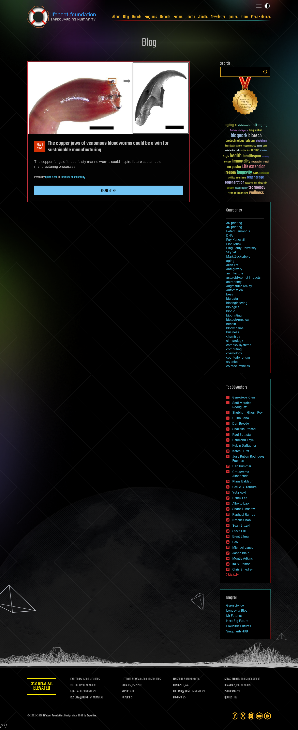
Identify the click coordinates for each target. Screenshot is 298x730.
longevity (244, 172)
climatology (234, 341)
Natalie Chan (241, 520)
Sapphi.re (91, 715)
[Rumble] (267, 715)
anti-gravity (234, 269)
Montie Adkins (242, 558)
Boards (136, 16)
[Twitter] (243, 715)
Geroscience (235, 605)
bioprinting (234, 315)
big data (232, 299)
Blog (126, 16)
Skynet (231, 252)
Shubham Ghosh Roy (247, 412)
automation (234, 290)
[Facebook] (235, 715)
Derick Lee (239, 498)
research (249, 183)
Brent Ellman (241, 536)
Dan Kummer (241, 466)
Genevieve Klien (243, 397)
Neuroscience (264, 173)
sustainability (78, 177)
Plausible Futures (238, 626)
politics (231, 178)
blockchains (234, 328)
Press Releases (261, 16)
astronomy (234, 282)
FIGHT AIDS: (76, 691)
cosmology (234, 353)
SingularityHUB (237, 631)
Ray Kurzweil (235, 240)
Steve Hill (239, 531)
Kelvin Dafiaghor (244, 445)
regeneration (234, 182)
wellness (256, 193)
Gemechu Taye (243, 440)
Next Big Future (237, 621)
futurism (65, 177)
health (236, 156)
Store (244, 16)
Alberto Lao (240, 503)
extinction (245, 150)
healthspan (252, 156)
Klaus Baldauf (242, 481)
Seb (235, 542)
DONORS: (177, 685)
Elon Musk (233, 244)
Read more (108, 190)
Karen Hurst (240, 451)
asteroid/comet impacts (243, 277)
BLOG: (125, 685)
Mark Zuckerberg (238, 256)
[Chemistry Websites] (245, 97)
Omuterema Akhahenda (240, 474)
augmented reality (239, 286)
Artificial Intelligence (239, 130)
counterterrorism (238, 357)
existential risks (232, 150)
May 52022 (40, 146)
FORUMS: (177, 697)
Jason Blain (240, 553)
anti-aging (259, 125)
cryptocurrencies (238, 366)
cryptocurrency (249, 146)
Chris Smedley (242, 569)
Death (265, 146)
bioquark (239, 136)
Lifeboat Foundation (53, 715)
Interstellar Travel (260, 162)
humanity (265, 157)
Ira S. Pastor (241, 564)
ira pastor (234, 167)
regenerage (255, 177)
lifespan (230, 172)
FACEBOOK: (76, 679)
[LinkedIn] (251, 715)
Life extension (253, 166)
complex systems (238, 345)
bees (229, 294)
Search (265, 72)
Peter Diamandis (238, 231)
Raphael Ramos (243, 514)
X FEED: (74, 685)
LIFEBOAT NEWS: (130, 679)
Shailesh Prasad (244, 429)
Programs (151, 16)
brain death (230, 146)
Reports (165, 16)
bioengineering (236, 303)
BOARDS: (229, 685)
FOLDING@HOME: (182, 691)
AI (236, 126)
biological (233, 307)
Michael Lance (242, 547)
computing (234, 349)
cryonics (232, 362)
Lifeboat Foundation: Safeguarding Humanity (61, 17)
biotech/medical (238, 320)
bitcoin (250, 141)
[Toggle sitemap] (259, 6)
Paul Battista (241, 435)
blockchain (261, 141)
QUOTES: (228, 697)
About (116, 16)
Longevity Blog (237, 610)
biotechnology (235, 141)
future (255, 150)
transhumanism (238, 193)
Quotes (233, 16)
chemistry (233, 336)
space (230, 187)
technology (257, 187)
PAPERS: (126, 697)
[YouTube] (259, 715)
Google (226, 156)
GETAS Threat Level (42, 687)
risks (255, 183)
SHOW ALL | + (232, 574)
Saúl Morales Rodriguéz (241, 405)
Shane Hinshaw (243, 509)
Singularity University (241, 248)
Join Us (203, 16)
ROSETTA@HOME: (79, 697)
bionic (230, 311)
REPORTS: (127, 691)
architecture (234, 273)
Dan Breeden (241, 423)
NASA (255, 173)
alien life (232, 265)
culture (259, 146)
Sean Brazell (241, 525)
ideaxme (227, 162)
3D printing (234, 223)
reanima (241, 178)
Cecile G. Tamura (244, 487)
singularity (262, 183)
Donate (190, 16)
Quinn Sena (51, 177)
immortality (241, 161)
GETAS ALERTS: (232, 679)
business (232, 332)
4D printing (234, 227)
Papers (178, 16)
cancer (239, 146)
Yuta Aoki (239, 492)
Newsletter (218, 16)
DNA (229, 235)
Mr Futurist (234, 616)
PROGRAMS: (230, 691)
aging (229, 125)
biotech (255, 135)
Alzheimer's (244, 125)
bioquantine (255, 130)
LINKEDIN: (178, 679)
